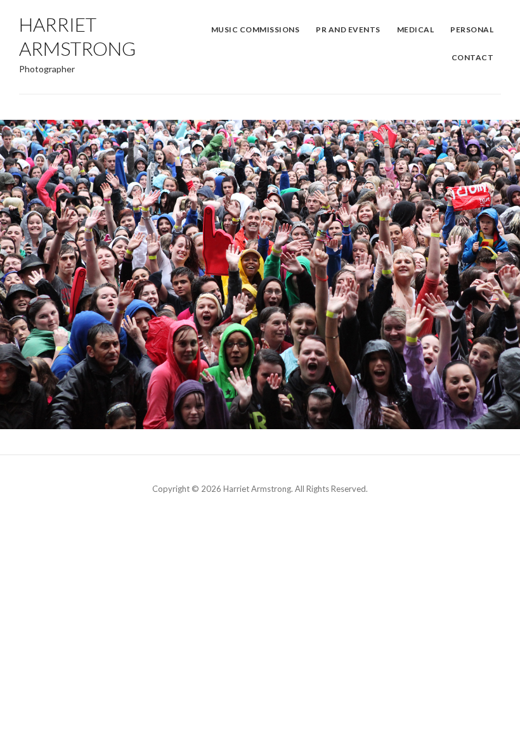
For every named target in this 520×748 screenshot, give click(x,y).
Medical (415, 29)
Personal (471, 29)
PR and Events (348, 29)
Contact (473, 57)
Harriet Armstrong (77, 36)
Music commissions (255, 29)
